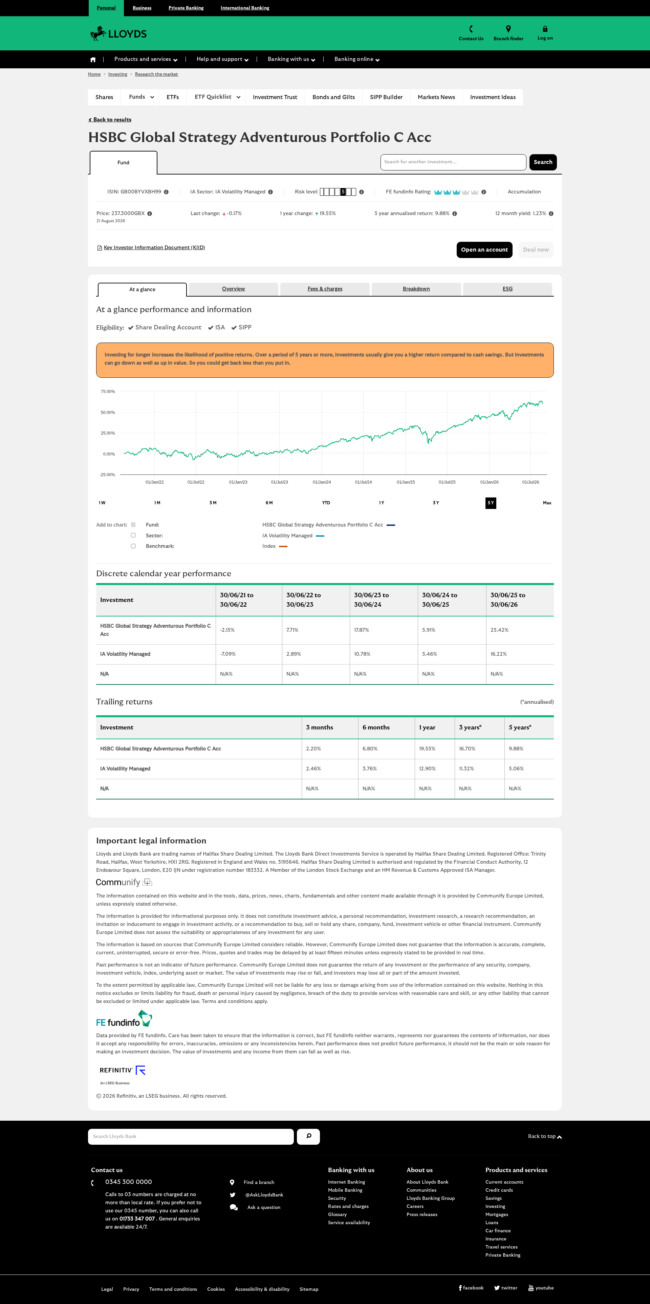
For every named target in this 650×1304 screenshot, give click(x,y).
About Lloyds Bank (428, 1182)
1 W (102, 503)
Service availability (349, 1222)
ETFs (173, 97)
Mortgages (496, 1214)
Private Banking (186, 8)
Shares (104, 97)
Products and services (143, 59)
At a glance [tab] (142, 289)
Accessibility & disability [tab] (262, 1289)
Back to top (542, 1136)
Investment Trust (275, 97)
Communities (421, 1190)
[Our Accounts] (93, 59)
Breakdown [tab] (416, 289)
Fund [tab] (123, 162)
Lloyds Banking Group (431, 1198)
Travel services (501, 1247)
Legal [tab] (107, 1289)
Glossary (337, 1214)
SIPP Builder (386, 97)
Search (543, 162)
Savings (493, 1198)
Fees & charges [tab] (325, 289)
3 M (213, 503)
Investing (117, 74)
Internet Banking (346, 1182)
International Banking (245, 8)
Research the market (156, 74)
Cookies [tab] (216, 1289)
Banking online (354, 59)
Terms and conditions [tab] (173, 1289)
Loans (491, 1222)
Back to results (111, 119)
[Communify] (325, 883)
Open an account (484, 250)
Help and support (220, 59)
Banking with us (289, 59)
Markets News (436, 97)
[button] (545, 33)
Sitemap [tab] (309, 1289)
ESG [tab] (508, 289)
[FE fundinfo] (325, 1018)
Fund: (152, 525)
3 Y (436, 503)
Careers (415, 1206)
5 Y (491, 503)
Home (94, 74)
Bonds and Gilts (333, 97)
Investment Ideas (493, 97)
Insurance (495, 1239)
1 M (157, 503)
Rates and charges (348, 1206)
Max (547, 503)
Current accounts (504, 1182)
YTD (326, 503)
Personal (106, 8)
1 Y (381, 503)
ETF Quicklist (213, 97)
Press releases (422, 1214)
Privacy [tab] (131, 1289)
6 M (269, 503)
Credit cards (499, 1190)
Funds (137, 97)
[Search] (308, 1137)
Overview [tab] (233, 289)
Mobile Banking (345, 1190)
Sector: (154, 535)
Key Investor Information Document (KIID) (154, 247)
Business (142, 8)
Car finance (498, 1231)
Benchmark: (160, 546)
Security (337, 1198)
